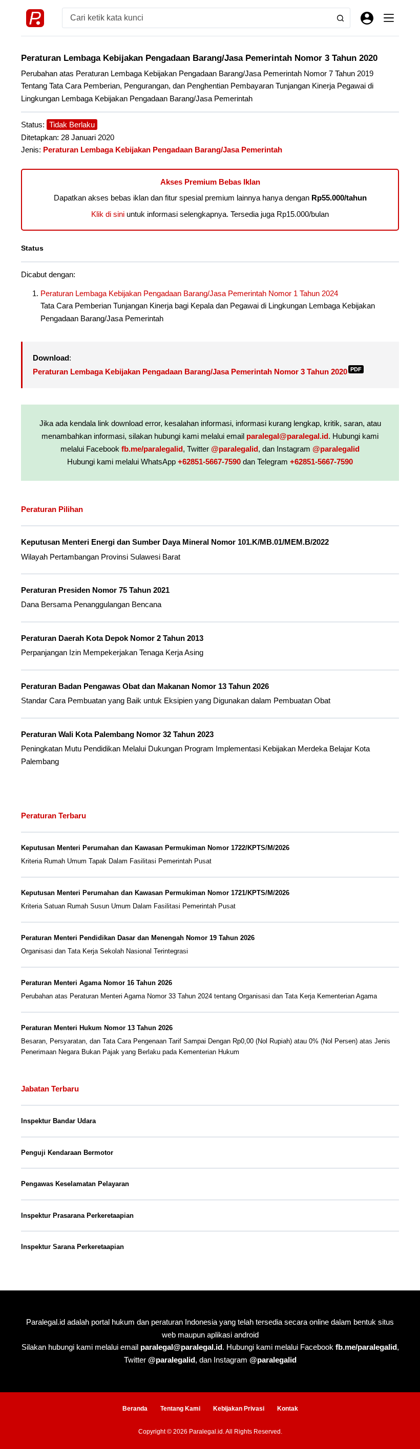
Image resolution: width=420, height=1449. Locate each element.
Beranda (135, 1408)
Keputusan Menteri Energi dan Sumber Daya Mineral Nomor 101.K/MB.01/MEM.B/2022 (175, 542)
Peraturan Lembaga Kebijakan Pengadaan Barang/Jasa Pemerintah (162, 149)
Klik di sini (107, 214)
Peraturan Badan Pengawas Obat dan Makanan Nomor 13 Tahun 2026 (145, 686)
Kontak (287, 1408)
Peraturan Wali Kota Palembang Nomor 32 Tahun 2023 (117, 734)
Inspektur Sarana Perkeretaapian (72, 1247)
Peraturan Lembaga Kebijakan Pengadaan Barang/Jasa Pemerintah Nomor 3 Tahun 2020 (197, 371)
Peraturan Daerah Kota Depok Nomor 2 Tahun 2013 (112, 638)
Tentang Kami (180, 1408)
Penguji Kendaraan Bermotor (67, 1152)
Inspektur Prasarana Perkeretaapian (77, 1215)
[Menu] (389, 18)
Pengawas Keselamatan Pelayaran (75, 1184)
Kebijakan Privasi (238, 1408)
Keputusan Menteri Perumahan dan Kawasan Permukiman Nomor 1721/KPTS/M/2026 (155, 893)
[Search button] (340, 18)
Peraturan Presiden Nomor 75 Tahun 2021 (95, 590)
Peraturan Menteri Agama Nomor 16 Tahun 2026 (96, 983)
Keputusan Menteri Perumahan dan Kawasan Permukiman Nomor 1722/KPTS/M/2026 (155, 848)
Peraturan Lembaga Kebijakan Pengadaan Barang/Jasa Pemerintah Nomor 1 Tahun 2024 (189, 293)
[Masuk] (367, 18)
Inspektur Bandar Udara (58, 1121)
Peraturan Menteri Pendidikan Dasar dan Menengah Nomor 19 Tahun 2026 (138, 938)
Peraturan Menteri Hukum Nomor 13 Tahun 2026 (97, 1028)
